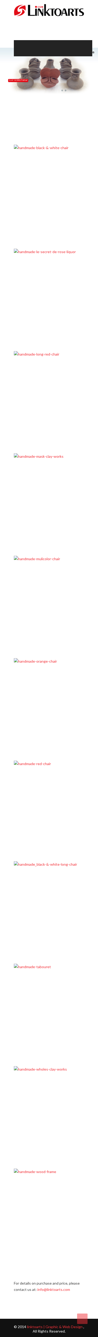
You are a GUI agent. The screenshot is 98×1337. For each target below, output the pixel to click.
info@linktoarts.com (53, 1289)
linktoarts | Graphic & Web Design (55, 1326)
